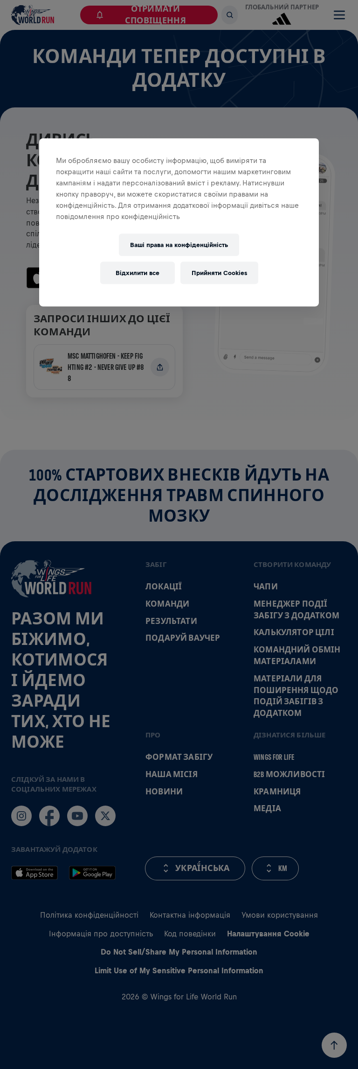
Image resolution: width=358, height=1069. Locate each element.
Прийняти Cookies (219, 272)
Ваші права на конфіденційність (179, 244)
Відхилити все (137, 272)
